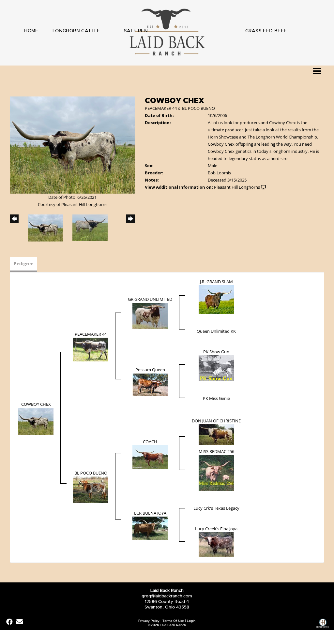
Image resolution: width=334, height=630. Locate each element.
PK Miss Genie (216, 398)
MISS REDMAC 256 (216, 451)
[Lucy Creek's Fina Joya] (216, 544)
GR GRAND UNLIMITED (150, 299)
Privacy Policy (148, 621)
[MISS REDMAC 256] (216, 473)
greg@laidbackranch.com (167, 596)
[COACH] (150, 456)
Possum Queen (150, 370)
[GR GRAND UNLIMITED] (150, 315)
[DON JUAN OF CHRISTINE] (216, 434)
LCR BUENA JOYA (150, 513)
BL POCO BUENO (198, 108)
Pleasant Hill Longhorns (237, 187)
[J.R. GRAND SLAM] (216, 299)
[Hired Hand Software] (322, 624)
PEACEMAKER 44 (161, 108)
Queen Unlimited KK (216, 331)
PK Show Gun (216, 352)
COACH (150, 442)
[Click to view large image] (72, 144)
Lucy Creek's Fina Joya (216, 529)
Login (191, 621)
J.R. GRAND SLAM (216, 282)
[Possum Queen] (150, 384)
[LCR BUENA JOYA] (150, 528)
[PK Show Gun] (216, 368)
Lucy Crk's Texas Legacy (216, 508)
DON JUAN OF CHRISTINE (216, 421)
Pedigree (23, 263)
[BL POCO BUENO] (90, 489)
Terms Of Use (173, 621)
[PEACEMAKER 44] (90, 349)
